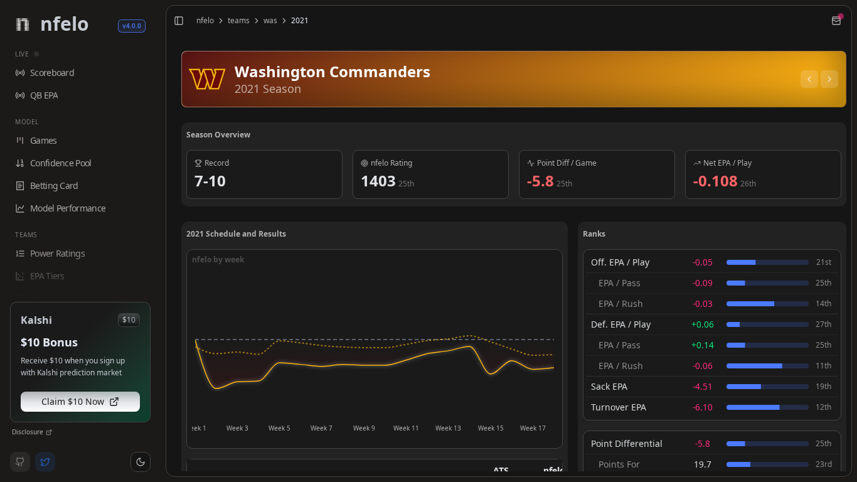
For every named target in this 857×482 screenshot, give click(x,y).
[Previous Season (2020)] (809, 79)
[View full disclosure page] (49, 432)
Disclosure (27, 431)
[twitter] (45, 462)
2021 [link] (300, 21)
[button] (140, 462)
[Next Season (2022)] (829, 79)
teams (239, 21)
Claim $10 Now (72, 401)
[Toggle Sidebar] (161, 241)
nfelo (205, 21)
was (270, 21)
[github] (20, 462)
